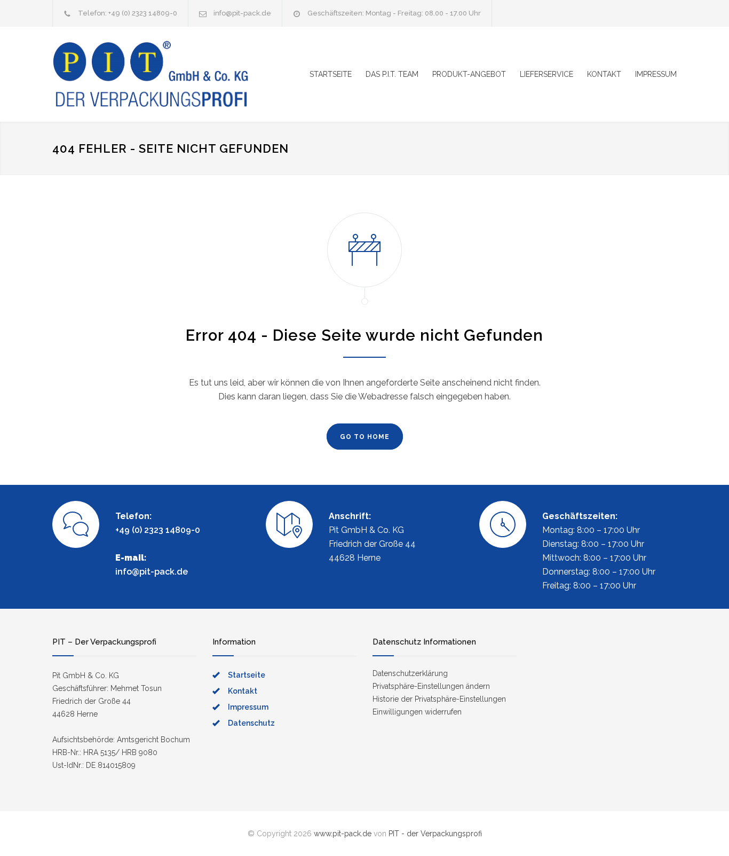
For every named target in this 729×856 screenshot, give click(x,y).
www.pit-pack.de (342, 833)
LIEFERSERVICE (546, 74)
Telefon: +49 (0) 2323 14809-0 (127, 13)
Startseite (246, 675)
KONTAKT (604, 74)
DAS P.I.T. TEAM (392, 74)
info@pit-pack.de (242, 13)
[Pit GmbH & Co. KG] (151, 74)
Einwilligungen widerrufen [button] (417, 712)
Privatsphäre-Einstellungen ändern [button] (431, 686)
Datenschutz (251, 723)
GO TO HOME (365, 437)
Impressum (248, 707)
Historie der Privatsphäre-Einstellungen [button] (439, 699)
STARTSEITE (331, 74)
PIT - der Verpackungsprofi (435, 833)
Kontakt (242, 691)
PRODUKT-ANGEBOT (469, 74)
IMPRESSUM (656, 74)
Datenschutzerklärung (410, 673)
